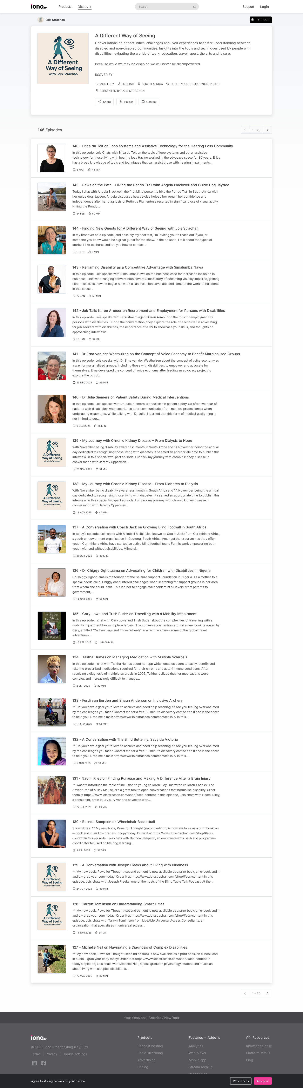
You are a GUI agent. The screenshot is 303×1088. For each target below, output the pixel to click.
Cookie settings (74, 1054)
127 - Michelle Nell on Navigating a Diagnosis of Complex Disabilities (129, 947)
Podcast (263, 19)
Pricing (142, 1067)
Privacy (51, 1054)
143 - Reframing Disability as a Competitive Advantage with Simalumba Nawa (137, 267)
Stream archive (200, 1067)
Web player (197, 1053)
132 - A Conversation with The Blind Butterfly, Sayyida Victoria (125, 739)
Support (248, 6)
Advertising (146, 1060)
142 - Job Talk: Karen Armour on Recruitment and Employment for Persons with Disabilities (148, 311)
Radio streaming (150, 1053)
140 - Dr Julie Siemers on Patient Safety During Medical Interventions (130, 397)
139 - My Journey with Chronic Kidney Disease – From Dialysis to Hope (132, 441)
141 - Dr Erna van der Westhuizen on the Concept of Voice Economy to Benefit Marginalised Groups (156, 354)
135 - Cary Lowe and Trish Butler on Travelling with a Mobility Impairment (134, 614)
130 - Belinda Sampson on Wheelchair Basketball (113, 822)
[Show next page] (267, 130)
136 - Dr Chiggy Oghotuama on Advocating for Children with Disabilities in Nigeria (141, 570)
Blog (249, 1060)
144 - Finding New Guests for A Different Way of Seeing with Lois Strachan (135, 228)
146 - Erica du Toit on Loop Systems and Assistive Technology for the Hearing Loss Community (152, 146)
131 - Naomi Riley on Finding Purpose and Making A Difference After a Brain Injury (141, 778)
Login (264, 7)
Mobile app (197, 1060)
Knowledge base (259, 1046)
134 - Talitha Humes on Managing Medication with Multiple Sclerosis (129, 657)
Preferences (241, 1081)
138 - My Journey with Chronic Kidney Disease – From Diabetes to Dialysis (135, 484)
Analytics (196, 1046)
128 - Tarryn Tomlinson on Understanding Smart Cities (118, 904)
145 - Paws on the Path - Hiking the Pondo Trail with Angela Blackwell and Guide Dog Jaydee (150, 185)
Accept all (263, 1081)
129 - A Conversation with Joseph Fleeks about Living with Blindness (130, 865)
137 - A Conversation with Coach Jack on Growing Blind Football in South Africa (139, 527)
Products (65, 6)
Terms (36, 1054)
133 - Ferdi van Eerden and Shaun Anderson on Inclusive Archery (127, 700)
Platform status (258, 1053)
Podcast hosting (150, 1046)
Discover (85, 7)
